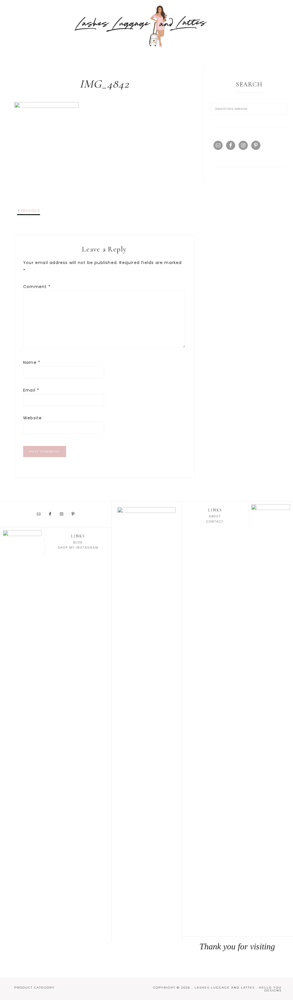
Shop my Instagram (78, 547)
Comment (37, 286)
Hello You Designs (270, 989)
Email (31, 390)
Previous (30, 210)
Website (32, 418)
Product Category (34, 987)
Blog (78, 542)
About (215, 516)
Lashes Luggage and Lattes (146, 25)
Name (31, 362)
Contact (214, 521)
